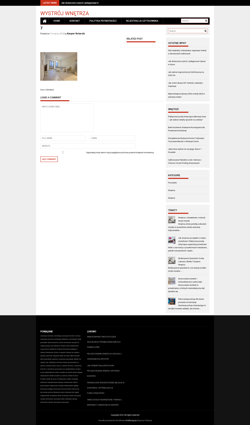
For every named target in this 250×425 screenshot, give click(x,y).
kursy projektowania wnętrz (50, 372)
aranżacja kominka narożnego (50, 336)
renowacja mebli (55, 396)
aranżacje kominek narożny (70, 336)
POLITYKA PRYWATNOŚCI (103, 20)
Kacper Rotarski (76, 33)
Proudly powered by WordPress (111, 420)
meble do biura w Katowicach (56, 379)
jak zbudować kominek (54, 362)
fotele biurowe (64, 356)
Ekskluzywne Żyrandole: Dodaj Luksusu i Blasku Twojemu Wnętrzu (191, 261)
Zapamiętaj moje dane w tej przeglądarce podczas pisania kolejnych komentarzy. (120, 152)
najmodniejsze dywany (56, 382)
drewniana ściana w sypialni (56, 352)
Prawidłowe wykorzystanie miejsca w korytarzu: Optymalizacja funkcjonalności (105, 388)
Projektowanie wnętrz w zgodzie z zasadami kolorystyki (104, 356)
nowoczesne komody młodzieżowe (61, 386)
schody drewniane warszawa (50, 399)
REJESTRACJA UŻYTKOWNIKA (142, 20)
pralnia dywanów (54, 392)
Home (57, 20)
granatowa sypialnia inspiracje (55, 359)
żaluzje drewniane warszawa (58, 402)
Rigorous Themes (144, 420)
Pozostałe (172, 183)
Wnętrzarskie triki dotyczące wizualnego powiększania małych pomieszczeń (104, 342)
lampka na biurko (66, 372)
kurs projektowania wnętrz (71, 369)
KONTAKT (75, 20)
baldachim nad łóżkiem (69, 339)
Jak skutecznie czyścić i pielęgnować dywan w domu (86, 3)
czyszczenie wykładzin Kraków (51, 349)
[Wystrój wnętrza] (44, 20)
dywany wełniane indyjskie (49, 356)
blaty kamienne (53, 342)
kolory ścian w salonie (59, 366)
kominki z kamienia (74, 366)
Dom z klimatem (47, 90)
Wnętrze (171, 190)
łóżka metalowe (66, 399)
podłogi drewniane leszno (57, 389)
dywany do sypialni (72, 352)
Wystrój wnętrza (64, 13)
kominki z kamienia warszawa (51, 369)
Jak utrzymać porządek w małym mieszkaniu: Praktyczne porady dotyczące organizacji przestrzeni (192, 241)
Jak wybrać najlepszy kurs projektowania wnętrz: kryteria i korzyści (103, 371)
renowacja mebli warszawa (71, 396)
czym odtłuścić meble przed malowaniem (64, 346)
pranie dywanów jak (67, 392)
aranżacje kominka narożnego (50, 339)
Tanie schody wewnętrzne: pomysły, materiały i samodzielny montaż (104, 402)
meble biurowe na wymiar (58, 376)
